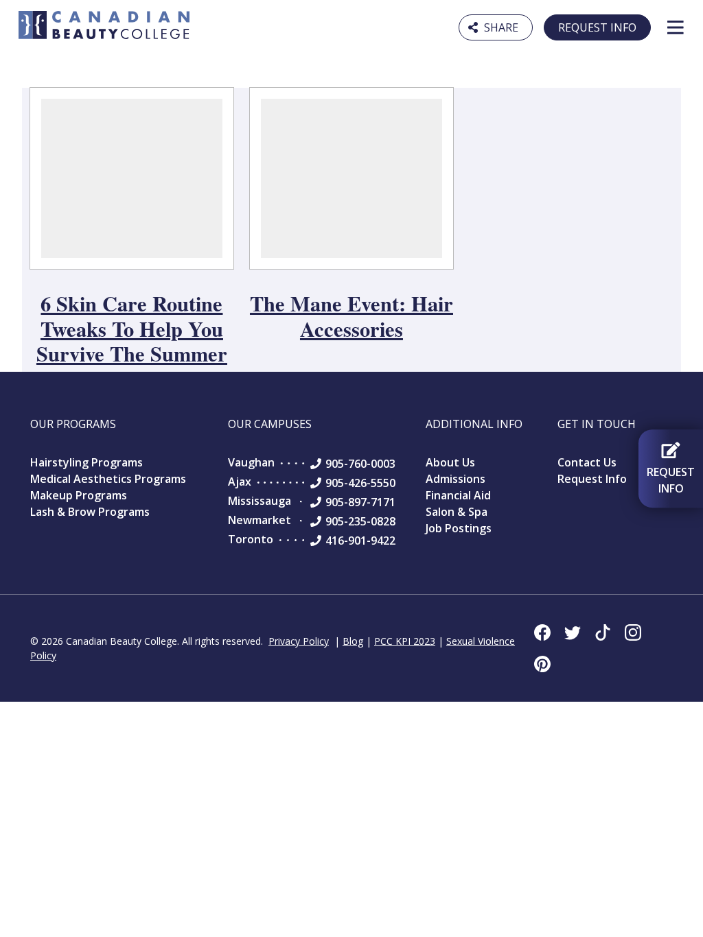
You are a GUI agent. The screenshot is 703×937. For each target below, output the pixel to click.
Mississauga (259, 500)
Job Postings (459, 528)
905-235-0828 (360, 521)
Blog (353, 641)
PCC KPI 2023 (404, 641)
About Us (450, 462)
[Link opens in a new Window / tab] (542, 632)
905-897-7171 (360, 502)
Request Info (597, 27)
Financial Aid (458, 495)
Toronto (250, 539)
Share (496, 26)
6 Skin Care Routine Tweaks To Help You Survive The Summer (131, 328)
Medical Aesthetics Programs (108, 478)
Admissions (455, 478)
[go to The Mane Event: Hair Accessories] (351, 178)
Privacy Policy (298, 641)
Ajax (239, 481)
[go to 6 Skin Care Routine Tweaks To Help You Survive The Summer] (131, 178)
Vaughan (251, 462)
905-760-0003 (360, 463)
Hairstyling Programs (86, 462)
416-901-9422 (360, 540)
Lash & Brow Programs (90, 511)
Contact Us (586, 462)
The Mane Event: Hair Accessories (351, 316)
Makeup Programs (78, 495)
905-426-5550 (360, 482)
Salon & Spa (456, 511)
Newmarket (259, 519)
